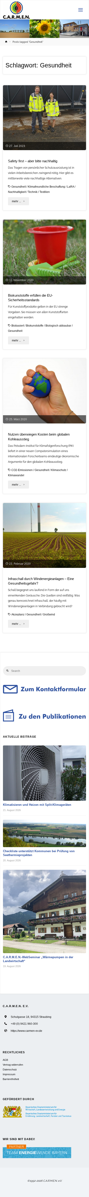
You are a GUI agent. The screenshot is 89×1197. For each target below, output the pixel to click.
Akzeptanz (17, 614)
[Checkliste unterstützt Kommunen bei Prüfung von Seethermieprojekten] (44, 833)
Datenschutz (10, 1069)
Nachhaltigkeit (17, 191)
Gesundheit (18, 186)
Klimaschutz (58, 469)
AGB (5, 1060)
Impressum (9, 1074)
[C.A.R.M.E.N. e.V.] (16, 9)
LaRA (70, 186)
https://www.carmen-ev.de (26, 1030)
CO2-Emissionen (22, 469)
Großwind (49, 614)
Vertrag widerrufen (13, 1064)
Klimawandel (16, 475)
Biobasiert (17, 325)
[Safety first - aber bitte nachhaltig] (44, 117)
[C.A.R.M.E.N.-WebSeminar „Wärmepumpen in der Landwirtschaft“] (44, 911)
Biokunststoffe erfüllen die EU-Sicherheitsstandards (30, 298)
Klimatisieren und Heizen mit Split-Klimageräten (37, 804)
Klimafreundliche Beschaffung (46, 186)
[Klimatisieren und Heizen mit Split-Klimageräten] (44, 773)
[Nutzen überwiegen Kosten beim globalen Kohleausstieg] (44, 391)
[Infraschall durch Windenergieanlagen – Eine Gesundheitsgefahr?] (44, 535)
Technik (32, 191)
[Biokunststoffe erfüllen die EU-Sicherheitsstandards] (44, 252)
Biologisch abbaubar (58, 325)
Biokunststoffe (34, 325)
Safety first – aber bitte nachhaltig (32, 161)
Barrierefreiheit (11, 1079)
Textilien (44, 191)
